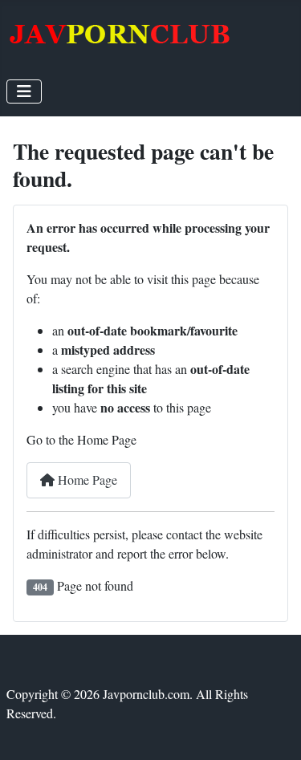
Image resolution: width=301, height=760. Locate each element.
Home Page (86, 479)
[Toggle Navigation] (24, 91)
